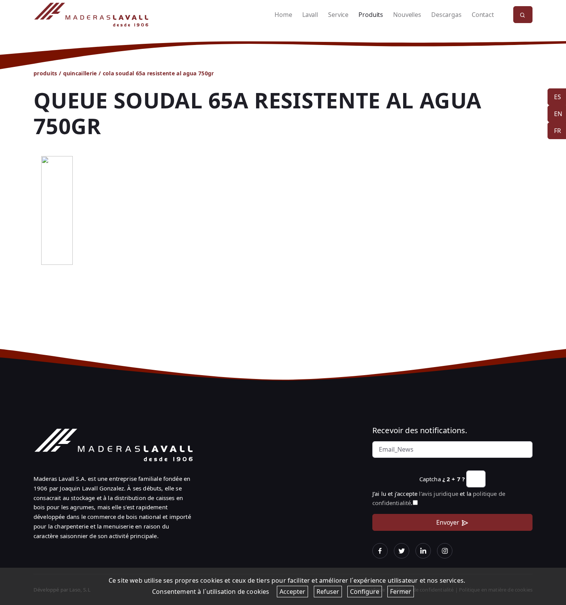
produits (45, 73)
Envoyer (447, 522)
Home (283, 14)
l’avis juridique (438, 493)
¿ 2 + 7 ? (453, 479)
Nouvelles (407, 14)
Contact (483, 14)
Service (338, 14)
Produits (370, 14)
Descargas (446, 14)
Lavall (310, 14)
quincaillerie (80, 73)
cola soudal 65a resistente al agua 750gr (158, 73)
